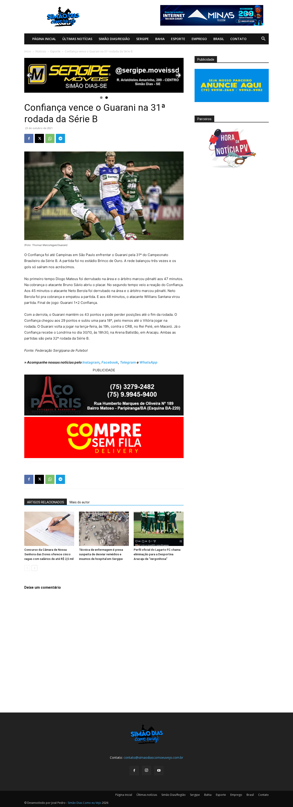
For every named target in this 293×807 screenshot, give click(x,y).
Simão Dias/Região (114, 39)
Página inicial (44, 39)
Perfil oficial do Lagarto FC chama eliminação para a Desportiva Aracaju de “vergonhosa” (157, 554)
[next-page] (34, 568)
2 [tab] (106, 97)
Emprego (199, 39)
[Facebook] (28, 138)
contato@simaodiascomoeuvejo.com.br (153, 757)
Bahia (160, 39)
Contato (238, 39)
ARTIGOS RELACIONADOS (45, 502)
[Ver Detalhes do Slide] (104, 75)
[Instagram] (146, 770)
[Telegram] (60, 138)
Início (27, 51)
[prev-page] (27, 568)
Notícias (40, 51)
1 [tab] (101, 97)
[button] (263, 39)
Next (178, 75)
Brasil (218, 39)
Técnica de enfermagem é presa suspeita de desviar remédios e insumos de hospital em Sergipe (101, 554)
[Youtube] (158, 770)
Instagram (91, 362)
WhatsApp (148, 362)
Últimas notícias (77, 39)
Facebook (109, 362)
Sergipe (142, 39)
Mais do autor (80, 502)
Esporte (178, 39)
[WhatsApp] (49, 138)
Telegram (128, 362)
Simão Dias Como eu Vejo (84, 803)
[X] (39, 138)
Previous (30, 75)
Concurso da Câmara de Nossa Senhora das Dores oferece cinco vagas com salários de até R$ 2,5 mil (48, 554)
